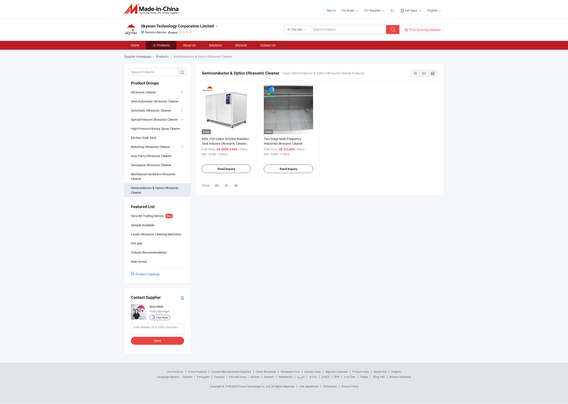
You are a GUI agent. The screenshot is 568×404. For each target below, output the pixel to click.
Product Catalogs (148, 274)
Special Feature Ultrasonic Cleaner (154, 119)
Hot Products (175, 371)
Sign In (331, 10)
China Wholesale (266, 371)
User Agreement (308, 386)
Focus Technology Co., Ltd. (255, 386)
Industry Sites (312, 371)
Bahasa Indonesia (400, 376)
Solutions (215, 45)
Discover (241, 45)
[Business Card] (182, 298)
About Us (189, 45)
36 (226, 185)
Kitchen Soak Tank (143, 138)
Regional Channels (336, 371)
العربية (300, 376)
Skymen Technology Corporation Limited (177, 26)
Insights (396, 371)
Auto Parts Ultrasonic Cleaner (151, 156)
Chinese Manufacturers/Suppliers (231, 371)
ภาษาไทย (349, 376)
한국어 (313, 376)
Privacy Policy (349, 386)
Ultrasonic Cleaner (143, 92)
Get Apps (411, 10)
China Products (197, 371)
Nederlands (285, 376)
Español (187, 376)
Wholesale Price (290, 371)
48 (236, 185)
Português (203, 376)
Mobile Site (380, 371)
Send (157, 341)
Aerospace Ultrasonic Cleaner (151, 165)
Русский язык (237, 376)
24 (217, 185)
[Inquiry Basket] (392, 10)
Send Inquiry (226, 169)
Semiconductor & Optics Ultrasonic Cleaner (155, 190)
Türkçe (364, 376)
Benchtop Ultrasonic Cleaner (150, 147)
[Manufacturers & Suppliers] (152, 9)
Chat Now (162, 317)
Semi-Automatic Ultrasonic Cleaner (155, 101)
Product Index (360, 371)
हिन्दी (336, 376)
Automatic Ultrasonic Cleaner (151, 110)
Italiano (255, 376)
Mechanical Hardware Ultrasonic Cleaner (153, 176)
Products (163, 45)
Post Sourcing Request (425, 30)
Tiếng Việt (378, 376)
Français (219, 376)
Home (135, 45)
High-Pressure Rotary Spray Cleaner (155, 128)
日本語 (326, 376)
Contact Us (268, 45)
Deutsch (269, 376)
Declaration (330, 386)
